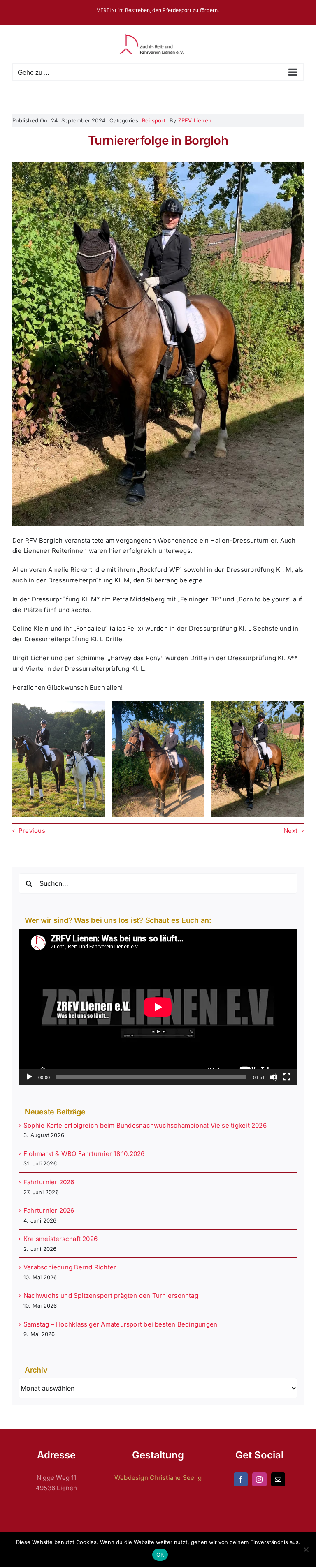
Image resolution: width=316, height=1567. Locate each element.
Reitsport (153, 120)
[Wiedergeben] (29, 1077)
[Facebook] (241, 1479)
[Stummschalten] (274, 1077)
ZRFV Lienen (194, 120)
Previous (32, 830)
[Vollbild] (287, 1077)
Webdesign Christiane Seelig (158, 1477)
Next (290, 830)
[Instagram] (259, 1479)
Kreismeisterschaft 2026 (60, 1239)
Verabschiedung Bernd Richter (69, 1267)
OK (160, 1554)
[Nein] (306, 1549)
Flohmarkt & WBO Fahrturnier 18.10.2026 (84, 1154)
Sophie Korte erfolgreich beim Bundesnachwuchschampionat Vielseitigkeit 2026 (145, 1125)
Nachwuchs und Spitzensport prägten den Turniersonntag (110, 1295)
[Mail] (278, 1479)
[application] (158, 1007)
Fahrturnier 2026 (48, 1182)
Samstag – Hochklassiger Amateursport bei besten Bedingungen (120, 1324)
